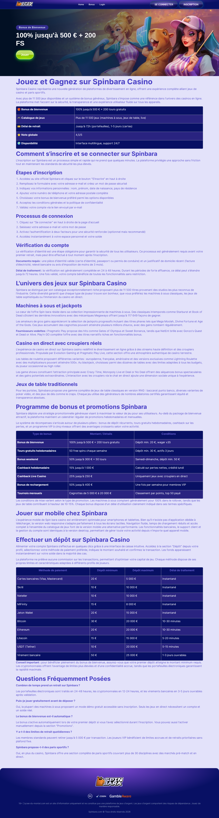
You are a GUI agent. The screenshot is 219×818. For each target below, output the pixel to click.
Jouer (25, 54)
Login (102, 4)
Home (81, 4)
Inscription (191, 4)
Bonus (92, 4)
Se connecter (164, 4)
